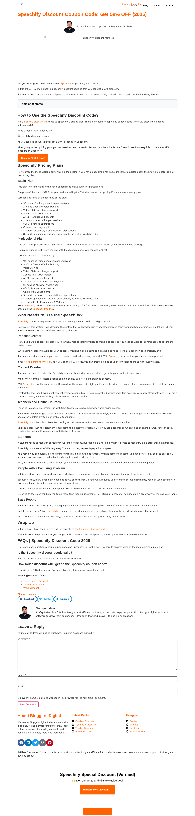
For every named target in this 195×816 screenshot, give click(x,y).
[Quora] (42, 742)
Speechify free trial (43, 308)
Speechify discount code (92, 529)
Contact (170, 5)
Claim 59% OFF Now (33, 158)
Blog (145, 5)
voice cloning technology (37, 361)
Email (21, 686)
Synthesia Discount (33, 584)
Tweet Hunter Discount (35, 581)
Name (22, 675)
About (157, 5)
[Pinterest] (49, 742)
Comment (24, 638)
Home (134, 5)
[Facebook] (21, 742)
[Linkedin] (28, 742)
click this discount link (36, 121)
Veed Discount (31, 587)
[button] (27, 599)
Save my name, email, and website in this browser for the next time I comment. (63, 698)
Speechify (66, 83)
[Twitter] (35, 742)
